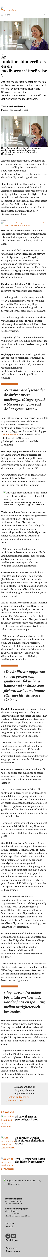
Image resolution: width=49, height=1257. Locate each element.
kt (13, 1226)
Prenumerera (12, 1251)
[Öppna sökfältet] (44, 15)
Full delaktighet (10, 434)
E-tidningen (11, 1240)
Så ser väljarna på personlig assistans (27, 1118)
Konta (8, 1226)
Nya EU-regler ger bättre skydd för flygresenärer (30, 1160)
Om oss (9, 1223)
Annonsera (11, 1248)
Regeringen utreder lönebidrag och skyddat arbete (29, 1140)
